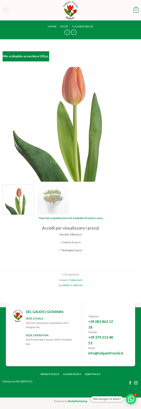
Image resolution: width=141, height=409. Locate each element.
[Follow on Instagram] (136, 383)
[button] (131, 399)
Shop (64, 26)
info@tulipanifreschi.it (105, 353)
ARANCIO (67, 285)
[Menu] (5, 10)
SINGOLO (78, 285)
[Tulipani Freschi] (70, 10)
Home (52, 26)
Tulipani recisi (82, 26)
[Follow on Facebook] (130, 383)
